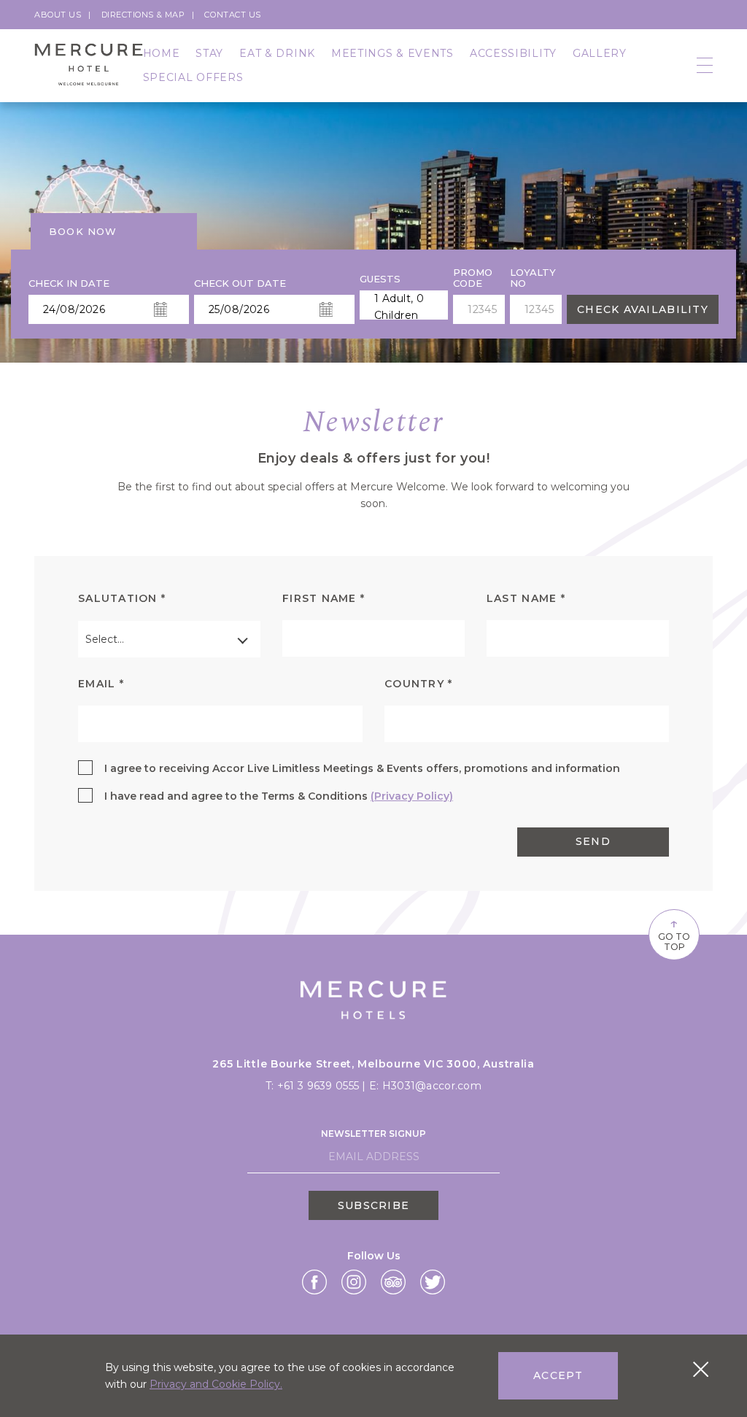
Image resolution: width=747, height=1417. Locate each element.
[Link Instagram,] (353, 1282)
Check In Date (68, 283)
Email (101, 683)
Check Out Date (240, 283)
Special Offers (193, 77)
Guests (380, 279)
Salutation (122, 598)
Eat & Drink (277, 53)
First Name (323, 598)
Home (161, 53)
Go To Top (674, 933)
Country (418, 683)
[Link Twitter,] (432, 1282)
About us (57, 14)
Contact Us (232, 14)
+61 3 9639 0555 (319, 1085)
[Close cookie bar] (701, 1369)
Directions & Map (143, 14)
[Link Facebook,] (314, 1282)
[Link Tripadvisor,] (393, 1282)
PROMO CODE (472, 278)
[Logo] (88, 66)
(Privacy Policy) (412, 796)
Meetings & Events (392, 53)
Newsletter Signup (373, 1133)
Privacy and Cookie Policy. (216, 1384)
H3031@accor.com (431, 1085)
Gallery (600, 53)
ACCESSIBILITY (513, 53)
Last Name (526, 598)
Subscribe (373, 1205)
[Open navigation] (705, 66)
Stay (209, 53)
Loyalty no (533, 278)
